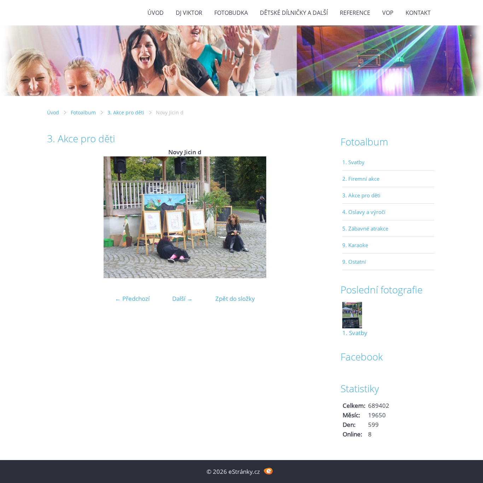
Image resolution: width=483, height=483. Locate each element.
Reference (355, 13)
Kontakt (418, 13)
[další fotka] (311, 217)
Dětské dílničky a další (294, 13)
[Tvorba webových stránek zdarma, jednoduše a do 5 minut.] (268, 471)
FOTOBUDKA (231, 13)
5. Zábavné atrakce (365, 228)
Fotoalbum (83, 112)
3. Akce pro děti (125, 112)
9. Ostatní (354, 261)
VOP (388, 13)
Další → (182, 298)
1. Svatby (353, 162)
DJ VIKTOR (189, 13)
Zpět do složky (235, 298)
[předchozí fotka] (58, 217)
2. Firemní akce (360, 178)
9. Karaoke (355, 245)
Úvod (155, 13)
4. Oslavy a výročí (363, 211)
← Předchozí (132, 298)
